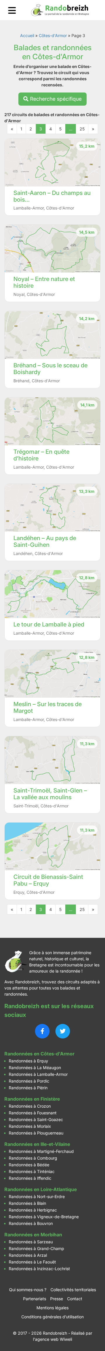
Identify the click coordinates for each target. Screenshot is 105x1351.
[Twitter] (62, 1031)
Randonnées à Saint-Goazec (36, 1119)
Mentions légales (52, 1307)
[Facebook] (42, 1031)
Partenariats (34, 1298)
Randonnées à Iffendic (30, 1178)
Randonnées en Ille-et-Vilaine (37, 1144)
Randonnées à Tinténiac (32, 1171)
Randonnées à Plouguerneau (36, 1132)
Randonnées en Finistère (32, 1099)
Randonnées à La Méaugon (35, 1067)
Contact (74, 1298)
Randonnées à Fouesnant (33, 1112)
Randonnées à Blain (27, 1203)
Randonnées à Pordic (29, 1080)
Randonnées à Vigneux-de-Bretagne (44, 1216)
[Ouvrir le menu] (12, 10)
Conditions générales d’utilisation (52, 1316)
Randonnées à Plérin (28, 1087)
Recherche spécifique (55, 99)
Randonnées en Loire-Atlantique (40, 1189)
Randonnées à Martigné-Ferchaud (41, 1151)
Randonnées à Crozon (30, 1106)
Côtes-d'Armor (53, 35)
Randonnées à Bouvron (31, 1223)
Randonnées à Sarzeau (31, 1241)
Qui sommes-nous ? (27, 1289)
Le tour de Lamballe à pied (48, 624)
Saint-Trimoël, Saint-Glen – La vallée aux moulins (50, 794)
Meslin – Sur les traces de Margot (47, 707)
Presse (56, 1298)
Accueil (27, 35)
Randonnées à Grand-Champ (36, 1248)
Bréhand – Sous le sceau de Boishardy (50, 369)
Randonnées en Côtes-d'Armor (39, 1054)
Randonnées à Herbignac (33, 1209)
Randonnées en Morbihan (33, 1234)
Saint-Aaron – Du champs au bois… (52, 196)
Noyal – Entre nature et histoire (44, 282)
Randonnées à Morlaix (30, 1126)
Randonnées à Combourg (33, 1157)
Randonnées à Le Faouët (32, 1261)
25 (82, 128)
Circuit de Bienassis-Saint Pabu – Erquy (48, 880)
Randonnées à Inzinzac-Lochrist (39, 1268)
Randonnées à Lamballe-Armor (38, 1074)
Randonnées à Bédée (29, 1164)
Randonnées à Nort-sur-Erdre (37, 1196)
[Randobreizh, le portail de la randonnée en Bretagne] (60, 10)
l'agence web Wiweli (52, 1339)
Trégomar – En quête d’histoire (41, 455)
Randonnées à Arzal (28, 1255)
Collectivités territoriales (73, 1289)
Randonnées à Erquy (28, 1060)
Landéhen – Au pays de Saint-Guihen (44, 541)
